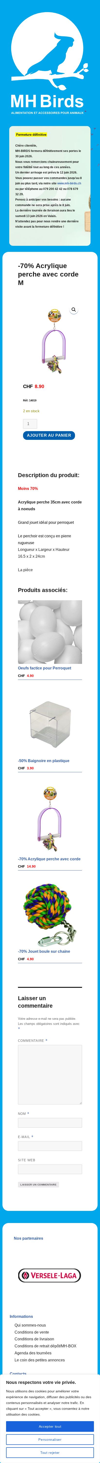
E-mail (25, 1137)
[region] (50, 1418)
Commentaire (33, 1041)
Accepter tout (50, 1426)
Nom (23, 1114)
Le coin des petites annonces (40, 1360)
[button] (73, 309)
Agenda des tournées (33, 1353)
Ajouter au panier (49, 435)
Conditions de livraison (34, 1339)
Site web (26, 1160)
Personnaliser (50, 1439)
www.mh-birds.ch (69, 183)
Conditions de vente (32, 1332)
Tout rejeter (50, 1453)
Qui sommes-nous (30, 1325)
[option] (62, 1275)
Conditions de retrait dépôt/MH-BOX (45, 1346)
